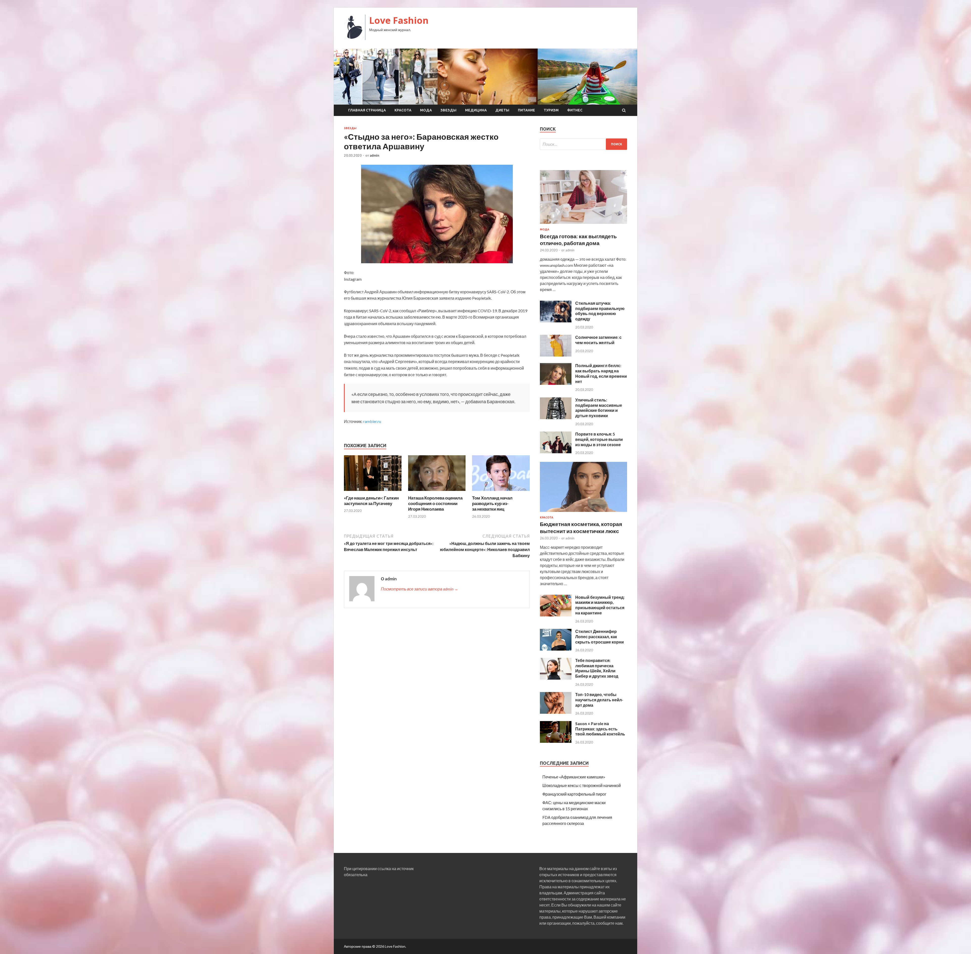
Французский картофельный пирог (574, 794)
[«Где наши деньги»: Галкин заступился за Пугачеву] (373, 492)
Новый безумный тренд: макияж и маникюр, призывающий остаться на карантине (600, 605)
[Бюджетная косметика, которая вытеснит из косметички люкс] (583, 512)
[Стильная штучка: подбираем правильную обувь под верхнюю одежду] (555, 320)
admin (374, 155)
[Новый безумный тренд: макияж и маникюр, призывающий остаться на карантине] (555, 614)
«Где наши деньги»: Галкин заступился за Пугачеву (371, 500)
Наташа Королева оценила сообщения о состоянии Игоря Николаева (435, 503)
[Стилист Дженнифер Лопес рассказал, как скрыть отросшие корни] (555, 649)
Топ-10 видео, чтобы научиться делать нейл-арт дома (599, 699)
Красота (402, 110)
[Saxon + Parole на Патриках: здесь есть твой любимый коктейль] (555, 741)
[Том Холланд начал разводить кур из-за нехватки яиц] (501, 492)
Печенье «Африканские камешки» (573, 776)
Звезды (448, 110)
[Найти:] (583, 144)
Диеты (502, 110)
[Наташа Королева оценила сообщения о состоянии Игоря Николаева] (437, 492)
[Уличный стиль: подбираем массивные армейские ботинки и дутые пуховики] (555, 417)
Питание (526, 110)
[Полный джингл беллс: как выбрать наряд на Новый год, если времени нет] (555, 383)
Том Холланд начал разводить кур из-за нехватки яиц (492, 503)
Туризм (551, 110)
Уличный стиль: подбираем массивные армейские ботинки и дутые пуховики (598, 407)
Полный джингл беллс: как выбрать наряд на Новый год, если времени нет (601, 373)
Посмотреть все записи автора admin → (419, 588)
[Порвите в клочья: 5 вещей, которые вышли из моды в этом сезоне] (555, 451)
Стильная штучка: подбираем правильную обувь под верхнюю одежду (600, 311)
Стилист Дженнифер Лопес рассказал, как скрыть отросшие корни (599, 636)
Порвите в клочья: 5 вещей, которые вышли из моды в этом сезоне (599, 439)
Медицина (476, 110)
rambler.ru (372, 421)
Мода (426, 110)
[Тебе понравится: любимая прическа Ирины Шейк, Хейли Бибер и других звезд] (555, 678)
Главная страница (367, 110)
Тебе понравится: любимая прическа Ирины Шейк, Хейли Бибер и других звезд (596, 668)
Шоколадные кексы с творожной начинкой (581, 785)
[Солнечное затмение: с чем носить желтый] (555, 354)
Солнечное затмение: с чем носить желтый (598, 340)
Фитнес (574, 110)
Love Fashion (399, 20)
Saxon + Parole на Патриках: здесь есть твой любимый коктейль (600, 728)
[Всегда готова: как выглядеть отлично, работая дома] (583, 224)
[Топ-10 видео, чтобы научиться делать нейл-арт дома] (555, 712)
